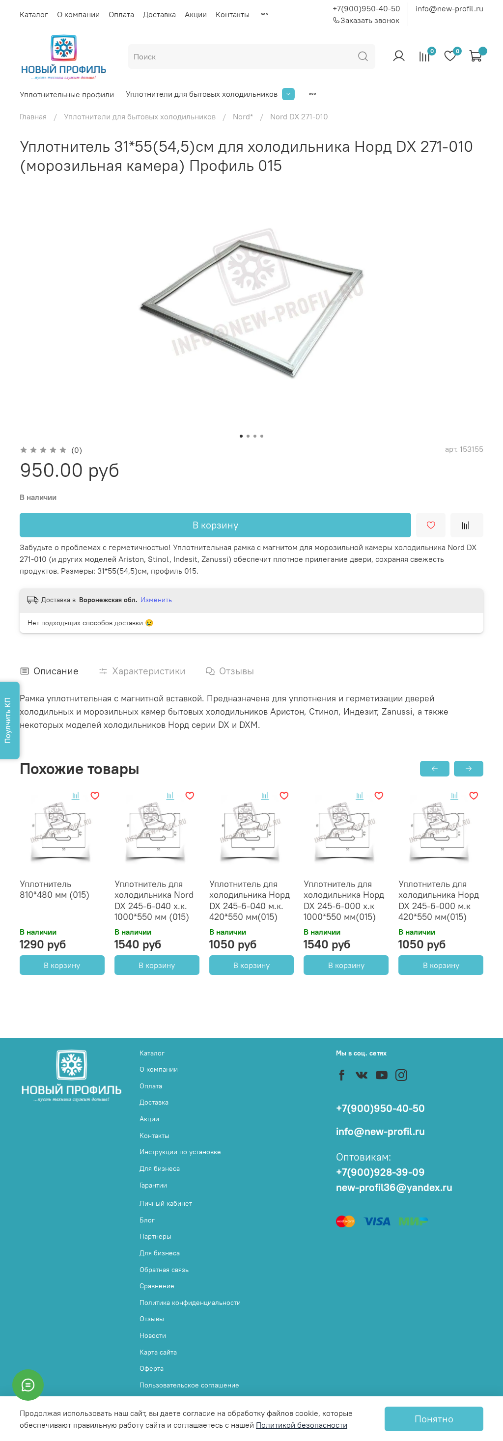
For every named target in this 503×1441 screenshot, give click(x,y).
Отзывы (152, 1318)
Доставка (159, 14)
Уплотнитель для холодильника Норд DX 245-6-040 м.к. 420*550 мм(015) (249, 900)
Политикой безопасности (301, 1425)
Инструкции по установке (180, 1151)
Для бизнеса (160, 1168)
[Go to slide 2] (248, 436)
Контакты (233, 14)
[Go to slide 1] (241, 436)
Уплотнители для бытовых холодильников (202, 94)
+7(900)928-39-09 (380, 1172)
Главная (33, 116)
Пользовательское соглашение (189, 1385)
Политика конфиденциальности (190, 1302)
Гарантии (153, 1185)
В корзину (62, 965)
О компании (78, 14)
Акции (196, 14)
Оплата (121, 14)
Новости (153, 1335)
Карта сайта (158, 1352)
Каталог (34, 14)
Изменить (156, 599)
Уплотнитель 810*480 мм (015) (54, 889)
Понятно (434, 1419)
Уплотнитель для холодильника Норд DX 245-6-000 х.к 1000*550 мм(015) (344, 900)
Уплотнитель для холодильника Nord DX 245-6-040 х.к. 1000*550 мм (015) (154, 900)
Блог (147, 1220)
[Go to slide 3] (254, 436)
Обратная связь (164, 1269)
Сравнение (157, 1285)
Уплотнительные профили (67, 94)
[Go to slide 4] (261, 436)
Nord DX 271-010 (299, 116)
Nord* (243, 116)
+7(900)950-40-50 (366, 8)
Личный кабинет (166, 1203)
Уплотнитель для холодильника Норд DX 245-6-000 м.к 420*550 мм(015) (438, 900)
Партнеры (155, 1236)
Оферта (152, 1368)
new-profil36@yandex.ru (394, 1187)
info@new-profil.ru (449, 8)
